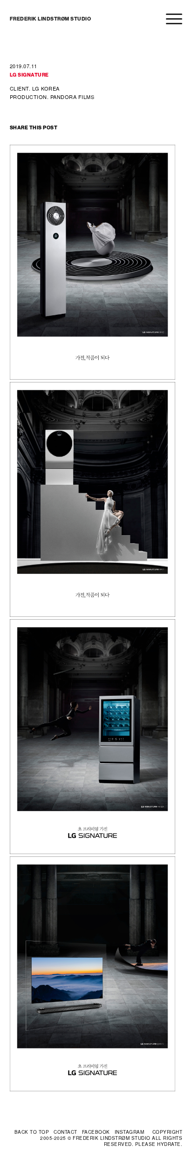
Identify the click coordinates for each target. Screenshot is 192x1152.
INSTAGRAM (129, 1132)
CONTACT (65, 1132)
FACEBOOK (96, 1132)
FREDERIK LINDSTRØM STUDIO (50, 19)
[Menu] (169, 19)
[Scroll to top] (31, 1132)
